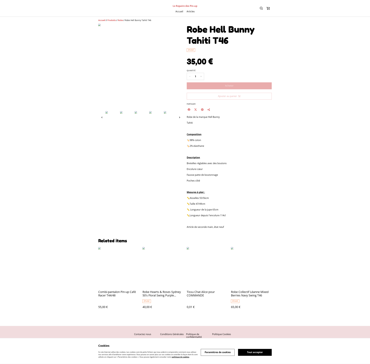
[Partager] (209, 109)
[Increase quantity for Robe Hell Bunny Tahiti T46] (201, 76)
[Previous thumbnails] (102, 117)
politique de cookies (180, 357)
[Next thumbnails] (179, 117)
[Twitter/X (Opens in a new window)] (195, 109)
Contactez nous (142, 334)
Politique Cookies (221, 334)
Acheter (229, 85)
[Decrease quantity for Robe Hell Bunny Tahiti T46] (190, 76)
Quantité (191, 71)
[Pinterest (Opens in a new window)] (202, 109)
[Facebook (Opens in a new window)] (189, 109)
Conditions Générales (172, 334)
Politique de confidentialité (194, 336)
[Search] (261, 8)
